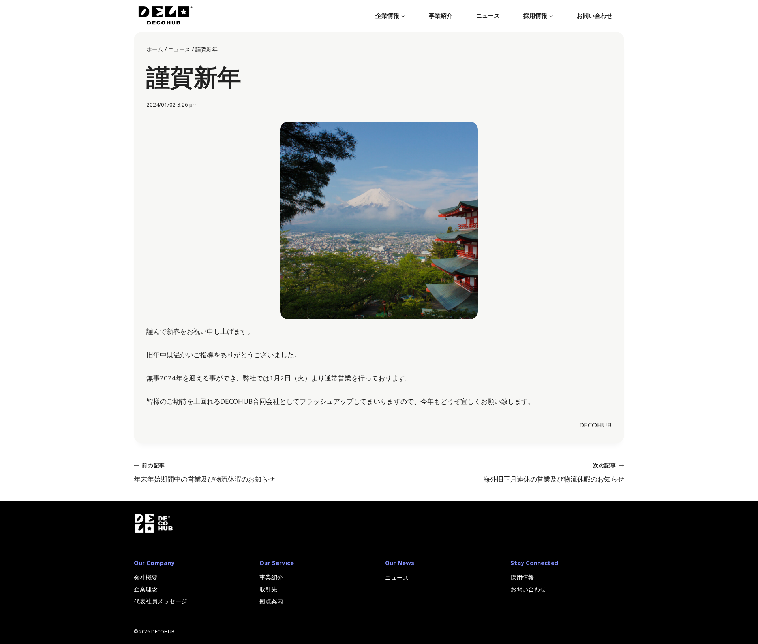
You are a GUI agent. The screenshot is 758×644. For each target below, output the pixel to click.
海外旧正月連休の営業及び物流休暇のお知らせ (553, 472)
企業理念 (146, 589)
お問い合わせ (594, 15)
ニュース (488, 15)
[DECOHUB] (163, 16)
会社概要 (146, 577)
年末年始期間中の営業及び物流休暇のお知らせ (204, 472)
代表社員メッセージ (160, 601)
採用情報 (522, 577)
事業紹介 (440, 15)
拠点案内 (271, 601)
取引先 (268, 589)
